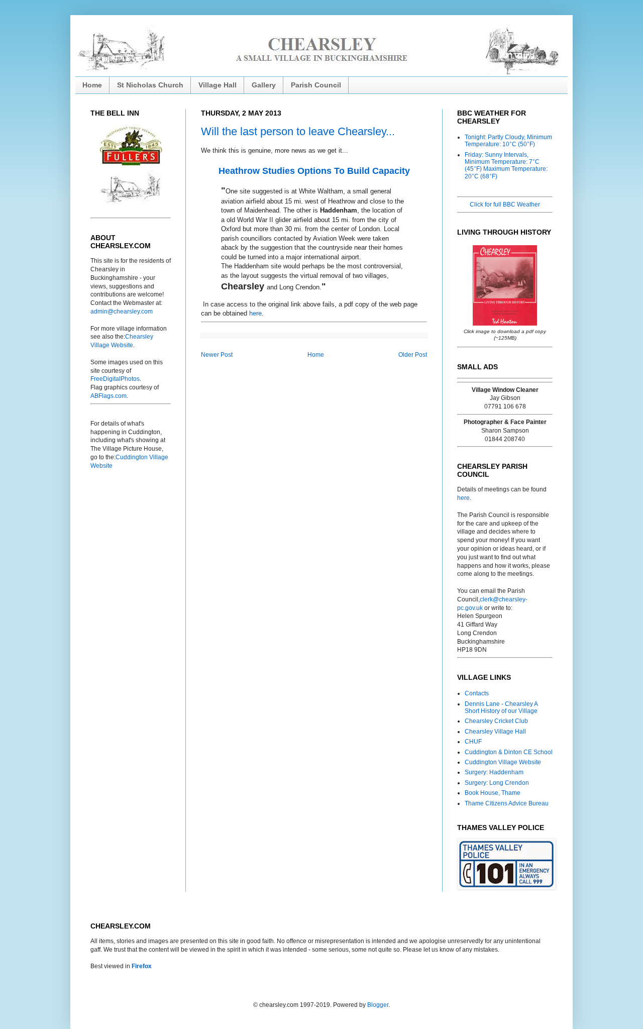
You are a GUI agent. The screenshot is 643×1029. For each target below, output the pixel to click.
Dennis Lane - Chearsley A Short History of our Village (501, 707)
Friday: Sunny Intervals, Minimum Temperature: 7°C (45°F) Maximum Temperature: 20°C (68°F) (506, 165)
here (255, 313)
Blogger (377, 1004)
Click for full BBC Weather (505, 204)
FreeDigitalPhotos (115, 378)
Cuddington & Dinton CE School (509, 752)
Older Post (412, 354)
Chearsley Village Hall (495, 731)
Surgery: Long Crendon (497, 782)
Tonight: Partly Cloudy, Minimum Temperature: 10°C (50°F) (508, 141)
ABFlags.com (108, 395)
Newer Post (217, 354)
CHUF (473, 741)
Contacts (477, 693)
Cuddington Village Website (503, 762)
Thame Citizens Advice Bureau (507, 803)
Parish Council (316, 85)
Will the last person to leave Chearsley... (298, 131)
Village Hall (217, 85)
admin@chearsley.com (121, 311)
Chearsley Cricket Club (496, 721)
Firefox (142, 966)
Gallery (264, 85)
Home (92, 85)
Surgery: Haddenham (494, 772)
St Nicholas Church (150, 85)
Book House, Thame (492, 792)
